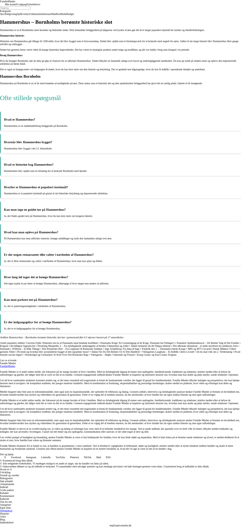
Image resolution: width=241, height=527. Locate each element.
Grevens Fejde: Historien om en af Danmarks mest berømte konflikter (62, 343)
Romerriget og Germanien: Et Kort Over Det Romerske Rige (56, 354)
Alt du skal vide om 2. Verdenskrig (214, 351)
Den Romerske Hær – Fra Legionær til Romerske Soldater (72, 348)
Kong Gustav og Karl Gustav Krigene (157, 354)
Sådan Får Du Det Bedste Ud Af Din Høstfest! (115, 351)
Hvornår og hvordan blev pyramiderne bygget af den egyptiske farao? (53, 351)
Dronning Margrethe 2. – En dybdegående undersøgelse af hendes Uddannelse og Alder (83, 346)
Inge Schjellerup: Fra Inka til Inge (122, 348)
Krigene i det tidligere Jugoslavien (17, 346)
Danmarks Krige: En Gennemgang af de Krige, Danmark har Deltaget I (137, 343)
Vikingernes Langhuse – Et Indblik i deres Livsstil (168, 351)
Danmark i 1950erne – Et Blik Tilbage (20, 348)
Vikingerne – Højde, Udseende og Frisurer (113, 354)
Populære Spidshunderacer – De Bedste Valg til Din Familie (208, 343)
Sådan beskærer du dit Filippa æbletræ (151, 346)
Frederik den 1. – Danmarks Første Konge (164, 348)
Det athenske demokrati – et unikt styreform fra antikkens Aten (205, 346)
